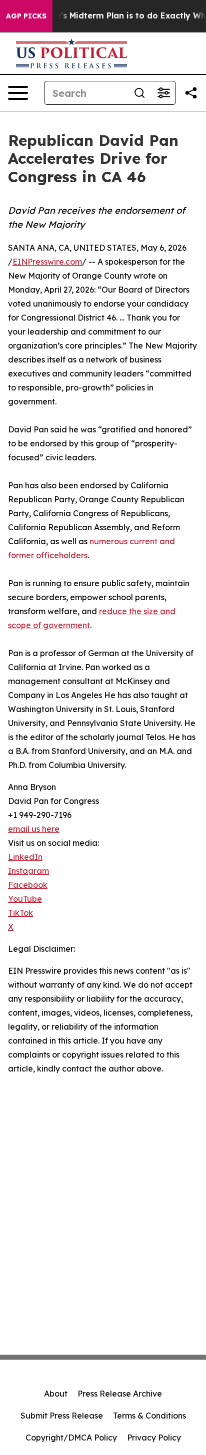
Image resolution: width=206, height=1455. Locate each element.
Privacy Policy (154, 1438)
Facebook (28, 885)
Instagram (28, 871)
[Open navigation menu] (18, 93)
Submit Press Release (61, 1416)
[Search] (140, 92)
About (56, 1394)
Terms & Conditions (149, 1416)
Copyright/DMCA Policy (71, 1438)
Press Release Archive (120, 1394)
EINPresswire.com (47, 262)
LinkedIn (25, 857)
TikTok (20, 913)
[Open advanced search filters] (164, 92)
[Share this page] (191, 93)
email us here (34, 829)
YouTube (25, 899)
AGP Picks (26, 15)
